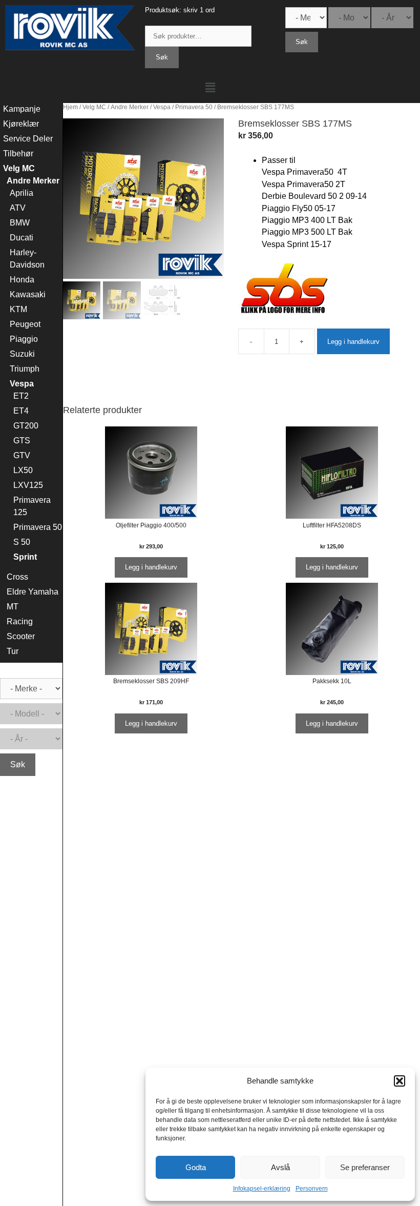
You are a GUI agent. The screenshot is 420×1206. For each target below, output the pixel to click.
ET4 (21, 410)
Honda (22, 279)
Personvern (312, 1188)
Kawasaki (28, 294)
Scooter (21, 636)
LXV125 (28, 485)
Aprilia (21, 193)
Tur (12, 651)
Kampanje (21, 109)
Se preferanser (365, 1167)
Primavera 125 (32, 506)
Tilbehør (18, 153)
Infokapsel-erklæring (261, 1188)
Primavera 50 (194, 107)
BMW (20, 222)
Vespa (162, 107)
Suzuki (22, 354)
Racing (20, 621)
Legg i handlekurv (353, 341)
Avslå (280, 1167)
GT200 (25, 425)
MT (12, 606)
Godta (195, 1167)
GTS (21, 440)
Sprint (25, 557)
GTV (21, 455)
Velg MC (94, 107)
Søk (162, 57)
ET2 (21, 396)
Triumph (24, 368)
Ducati (21, 237)
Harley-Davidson (27, 258)
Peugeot (25, 324)
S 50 (21, 542)
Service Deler (28, 138)
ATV (18, 207)
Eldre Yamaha (32, 591)
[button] (399, 1081)
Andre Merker (130, 107)
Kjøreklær (21, 123)
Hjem (70, 107)
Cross (17, 577)
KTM (18, 309)
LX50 (23, 470)
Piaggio (24, 339)
